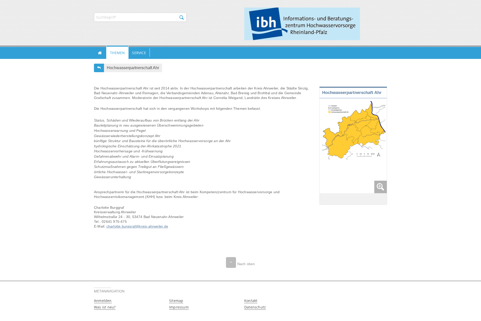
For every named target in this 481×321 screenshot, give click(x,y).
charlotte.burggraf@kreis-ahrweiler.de (137, 226)
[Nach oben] (231, 262)
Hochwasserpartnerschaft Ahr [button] (133, 68)
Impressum (179, 307)
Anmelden (103, 300)
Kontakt (250, 300)
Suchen (182, 18)
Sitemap (176, 300)
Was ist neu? (104, 307)
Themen (117, 52)
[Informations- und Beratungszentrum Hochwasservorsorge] (302, 23)
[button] (100, 53)
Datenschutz (255, 307)
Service (139, 52)
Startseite (100, 53)
